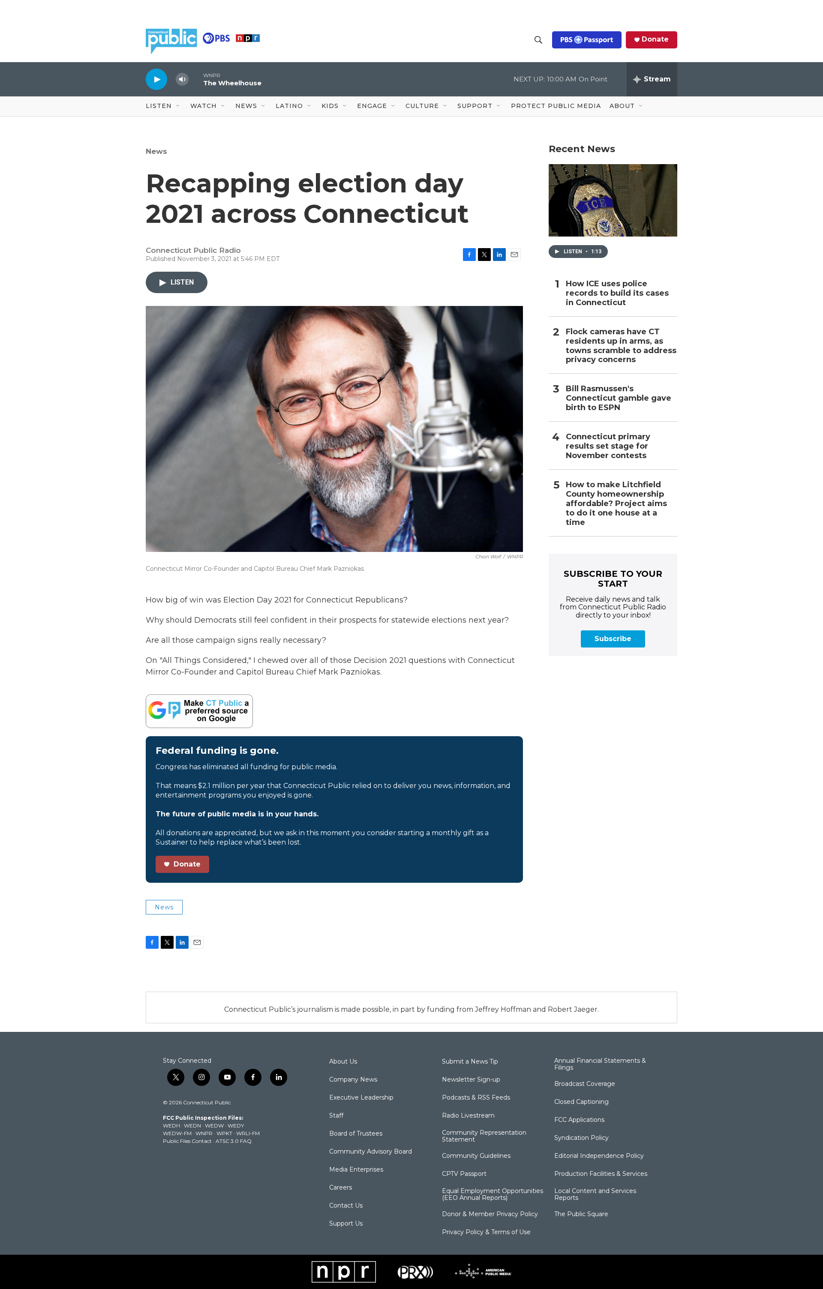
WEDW (214, 1125)
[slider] (196, 79)
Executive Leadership (361, 1097)
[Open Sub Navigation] (178, 106)
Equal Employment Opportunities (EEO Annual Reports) (492, 1195)
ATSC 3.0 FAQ (234, 1141)
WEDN (192, 1125)
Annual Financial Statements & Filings (600, 1064)
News (156, 151)
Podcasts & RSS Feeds (476, 1097)
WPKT (224, 1133)
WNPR (204, 1133)
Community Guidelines (476, 1156)
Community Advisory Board (370, 1151)
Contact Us (346, 1205)
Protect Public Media (556, 106)
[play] (156, 79)
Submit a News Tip (470, 1061)
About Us (343, 1061)
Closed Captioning (581, 1102)
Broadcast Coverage (584, 1084)
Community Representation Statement (484, 1136)
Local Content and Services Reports (595, 1195)
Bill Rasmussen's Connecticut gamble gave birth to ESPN (618, 398)
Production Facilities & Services (600, 1174)
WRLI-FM (248, 1133)
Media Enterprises (356, 1169)
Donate (655, 39)
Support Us (346, 1223)
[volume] (182, 79)
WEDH (171, 1125)
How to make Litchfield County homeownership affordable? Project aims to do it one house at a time (616, 503)
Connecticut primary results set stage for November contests (608, 446)
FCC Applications (579, 1120)
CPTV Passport (464, 1174)
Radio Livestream (468, 1115)
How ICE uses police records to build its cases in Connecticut (617, 293)
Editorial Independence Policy (599, 1156)
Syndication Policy (581, 1138)
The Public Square (581, 1214)
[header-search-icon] (538, 40)
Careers (340, 1187)
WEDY (236, 1125)
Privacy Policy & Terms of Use (486, 1232)
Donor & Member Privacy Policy (490, 1214)
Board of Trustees (355, 1133)
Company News (353, 1079)
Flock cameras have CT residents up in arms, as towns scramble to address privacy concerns (621, 346)
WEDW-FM (177, 1133)
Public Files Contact (187, 1141)
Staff (336, 1115)
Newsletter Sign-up (471, 1079)
